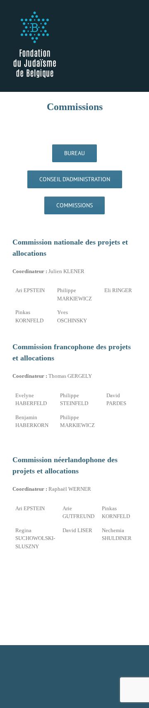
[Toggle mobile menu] (133, 12)
